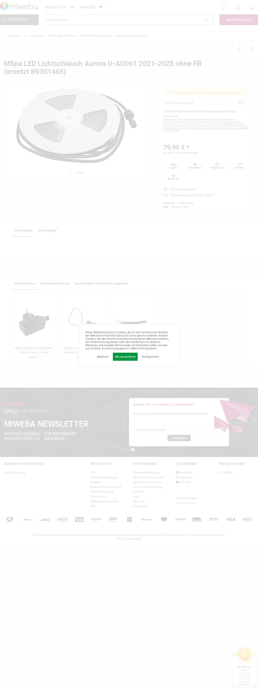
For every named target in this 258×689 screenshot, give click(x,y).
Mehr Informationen (144, 348)
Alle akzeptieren (125, 356)
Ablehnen (103, 356)
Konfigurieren (150, 356)
